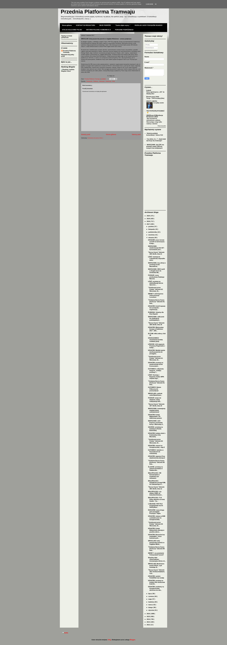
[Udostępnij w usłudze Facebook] (116, 79)
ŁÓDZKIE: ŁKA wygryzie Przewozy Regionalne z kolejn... (156, 345)
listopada (151, 229)
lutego (150, 607)
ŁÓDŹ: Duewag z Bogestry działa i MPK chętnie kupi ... (156, 376)
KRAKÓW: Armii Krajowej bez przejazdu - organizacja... (156, 307)
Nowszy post (85, 134)
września (151, 235)
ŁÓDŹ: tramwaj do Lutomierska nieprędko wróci (156, 258)
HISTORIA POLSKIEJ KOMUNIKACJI (98, 29)
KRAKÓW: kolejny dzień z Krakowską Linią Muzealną (156, 435)
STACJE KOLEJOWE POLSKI (72, 29)
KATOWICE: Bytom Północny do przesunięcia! (154, 389)
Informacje (102, 81)
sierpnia (151, 237)
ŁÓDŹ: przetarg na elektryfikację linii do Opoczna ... (155, 283)
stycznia (151, 610)
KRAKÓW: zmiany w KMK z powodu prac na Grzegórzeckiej (156, 517)
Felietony (95, 81)
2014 (148, 619)
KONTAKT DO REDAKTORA (85, 25)
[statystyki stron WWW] (65, 633)
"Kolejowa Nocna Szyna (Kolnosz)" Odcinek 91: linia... (156, 301)
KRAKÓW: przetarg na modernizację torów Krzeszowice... (155, 364)
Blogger (132, 639)
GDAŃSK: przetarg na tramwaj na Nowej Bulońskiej (155, 428)
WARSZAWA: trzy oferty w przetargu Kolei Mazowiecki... (157, 264)
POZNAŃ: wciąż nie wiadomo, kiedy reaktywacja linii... (154, 399)
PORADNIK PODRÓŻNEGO (124, 29)
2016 (148, 613)
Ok (155, 4)
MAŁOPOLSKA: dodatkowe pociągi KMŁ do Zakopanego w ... (157, 482)
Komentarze (150, 47)
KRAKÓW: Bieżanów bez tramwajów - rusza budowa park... (156, 536)
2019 (148, 218)
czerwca (151, 596)
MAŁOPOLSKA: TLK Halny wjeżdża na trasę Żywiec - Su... (156, 499)
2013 (148, 622)
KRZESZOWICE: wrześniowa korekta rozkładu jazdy (155, 339)
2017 (148, 224)
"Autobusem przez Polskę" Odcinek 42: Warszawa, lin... (155, 289)
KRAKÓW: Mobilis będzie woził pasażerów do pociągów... (156, 352)
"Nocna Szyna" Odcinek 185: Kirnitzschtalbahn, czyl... (156, 571)
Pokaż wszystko (162, 126)
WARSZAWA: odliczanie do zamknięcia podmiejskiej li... (156, 318)
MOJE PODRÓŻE (105, 25)
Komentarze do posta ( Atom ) (95, 138)
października (152, 232)
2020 (148, 216)
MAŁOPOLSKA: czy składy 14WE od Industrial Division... (155, 493)
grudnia (151, 226)
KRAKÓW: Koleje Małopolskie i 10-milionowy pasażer (155, 416)
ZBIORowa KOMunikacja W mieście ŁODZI (154, 116)
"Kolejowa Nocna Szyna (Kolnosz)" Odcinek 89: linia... (156, 548)
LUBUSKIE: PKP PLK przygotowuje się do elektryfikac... (155, 505)
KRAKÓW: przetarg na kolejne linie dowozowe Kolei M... (156, 582)
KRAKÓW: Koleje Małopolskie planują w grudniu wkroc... (156, 530)
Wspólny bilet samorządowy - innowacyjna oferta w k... (157, 559)
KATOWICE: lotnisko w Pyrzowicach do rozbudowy (155, 451)
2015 (148, 616)
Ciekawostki (89, 81)
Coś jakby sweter (158, 103)
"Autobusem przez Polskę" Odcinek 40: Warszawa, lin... (155, 441)
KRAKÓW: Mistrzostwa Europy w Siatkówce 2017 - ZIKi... (156, 329)
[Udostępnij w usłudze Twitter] (114, 79)
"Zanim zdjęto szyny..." (122, 25)
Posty (148, 44)
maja (150, 599)
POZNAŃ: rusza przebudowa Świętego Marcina (156, 277)
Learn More (149, 4)
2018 (148, 221)
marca (150, 604)
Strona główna (67, 25)
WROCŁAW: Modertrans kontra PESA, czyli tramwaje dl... (156, 565)
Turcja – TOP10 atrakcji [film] (155, 98)
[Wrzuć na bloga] (112, 79)
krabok (148, 90)
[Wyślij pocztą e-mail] (110, 79)
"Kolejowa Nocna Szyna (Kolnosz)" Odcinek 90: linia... (156, 462)
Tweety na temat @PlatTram (66, 36)
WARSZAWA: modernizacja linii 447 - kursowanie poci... (156, 247)
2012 (148, 625)
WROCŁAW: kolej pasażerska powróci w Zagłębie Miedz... (156, 542)
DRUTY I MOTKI (151, 101)
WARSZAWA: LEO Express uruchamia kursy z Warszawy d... (156, 422)
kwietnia (151, 602)
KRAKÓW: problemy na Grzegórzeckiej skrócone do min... (156, 588)
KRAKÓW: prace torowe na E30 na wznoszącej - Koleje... (156, 241)
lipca (150, 593)
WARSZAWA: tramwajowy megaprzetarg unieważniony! (156, 410)
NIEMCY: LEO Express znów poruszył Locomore (155, 295)
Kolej (113, 81)
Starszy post (136, 134)
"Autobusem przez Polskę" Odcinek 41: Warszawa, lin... (155, 358)
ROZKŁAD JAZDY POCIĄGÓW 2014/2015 (148, 25)
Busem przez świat (152, 96)
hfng (109, 639)
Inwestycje (108, 81)
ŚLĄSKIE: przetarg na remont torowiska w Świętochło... (155, 468)
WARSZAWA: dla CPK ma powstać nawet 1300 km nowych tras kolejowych (155, 146)
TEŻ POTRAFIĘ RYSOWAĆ (155, 111)
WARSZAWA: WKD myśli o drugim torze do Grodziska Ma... (156, 270)
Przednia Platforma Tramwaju (98, 12)
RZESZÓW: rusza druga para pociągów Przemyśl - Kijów (156, 511)
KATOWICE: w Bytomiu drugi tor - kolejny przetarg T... (156, 370)
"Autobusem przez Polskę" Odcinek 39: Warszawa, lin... (155, 524)
